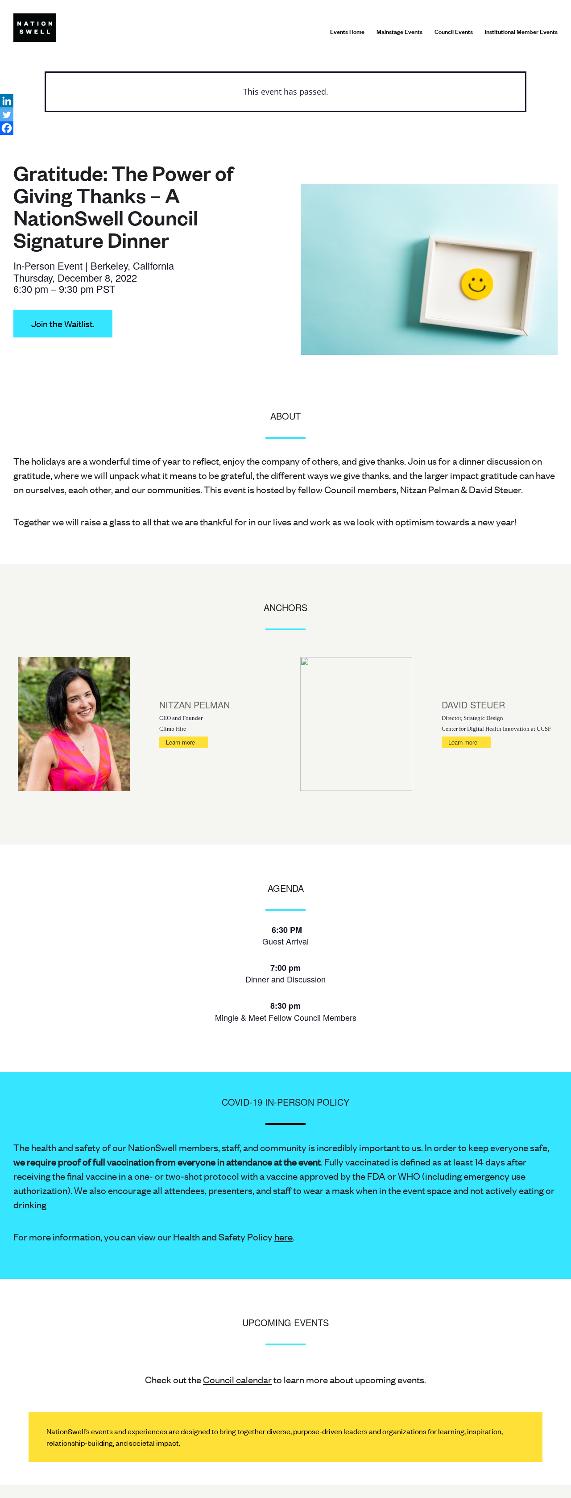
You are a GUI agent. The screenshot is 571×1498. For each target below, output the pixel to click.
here (283, 1236)
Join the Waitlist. (63, 323)
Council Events (453, 31)
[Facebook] (6, 128)
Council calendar (237, 1379)
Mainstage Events (399, 31)
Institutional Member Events (521, 31)
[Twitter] (6, 114)
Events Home (347, 31)
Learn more (180, 742)
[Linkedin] (6, 101)
